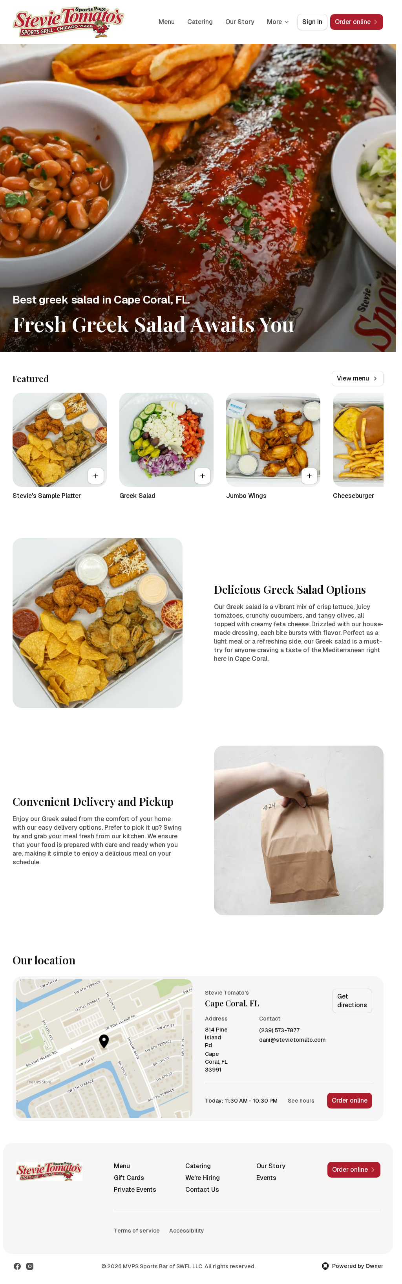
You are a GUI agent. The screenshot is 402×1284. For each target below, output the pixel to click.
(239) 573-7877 (279, 1030)
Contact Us (202, 1189)
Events (266, 1178)
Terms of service (137, 1230)
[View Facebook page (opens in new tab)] (17, 1266)
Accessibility (186, 1230)
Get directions (352, 1000)
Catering (200, 22)
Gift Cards (129, 1178)
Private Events (135, 1189)
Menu (167, 22)
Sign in (312, 22)
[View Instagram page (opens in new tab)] (30, 1266)
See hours (301, 1100)
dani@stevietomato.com (292, 1040)
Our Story (239, 22)
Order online (349, 1100)
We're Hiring (202, 1178)
